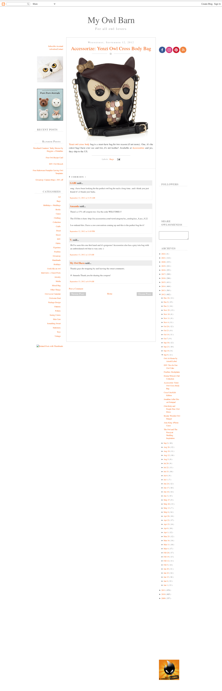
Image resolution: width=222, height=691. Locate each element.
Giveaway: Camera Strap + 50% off (49, 179)
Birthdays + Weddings (52, 205)
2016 (163, 278)
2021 (163, 257)
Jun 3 (166, 495)
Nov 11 (167, 318)
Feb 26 (167, 552)
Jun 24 (166, 483)
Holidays (57, 264)
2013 (163, 290)
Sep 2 (166, 443)
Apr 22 (167, 520)
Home (109, 293)
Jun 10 (166, 491)
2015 (163, 282)
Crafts (58, 226)
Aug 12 (167, 455)
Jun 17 (166, 487)
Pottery (58, 310)
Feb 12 (167, 560)
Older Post (144, 293)
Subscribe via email (55, 46)
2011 (163, 590)
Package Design (54, 302)
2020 (163, 262)
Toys (59, 331)
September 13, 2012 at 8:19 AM (82, 281)
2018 (163, 270)
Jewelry (58, 277)
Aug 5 (166, 459)
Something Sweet (54, 323)
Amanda (75, 206)
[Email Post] (118, 159)
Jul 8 (166, 475)
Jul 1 (166, 479)
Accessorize (138, 147)
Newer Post (77, 293)
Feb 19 (167, 556)
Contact (60, 49)
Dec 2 (166, 306)
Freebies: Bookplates (172, 372)
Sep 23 (167, 346)
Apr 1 (166, 532)
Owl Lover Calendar (53, 294)
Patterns (57, 306)
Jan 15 (166, 577)
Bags (59, 201)
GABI (73, 183)
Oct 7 (166, 338)
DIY (59, 239)
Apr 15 (167, 524)
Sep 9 (166, 354)
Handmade (56, 260)
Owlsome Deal (55, 298)
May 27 (167, 499)
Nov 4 (166, 322)
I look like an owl (54, 268)
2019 (163, 266)
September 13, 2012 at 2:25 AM (82, 254)
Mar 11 (167, 544)
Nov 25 (167, 310)
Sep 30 (167, 342)
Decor (58, 234)
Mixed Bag (56, 285)
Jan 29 (166, 568)
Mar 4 (166, 548)
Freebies (57, 251)
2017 (163, 274)
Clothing (57, 218)
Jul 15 (166, 471)
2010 (163, 594)
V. (71, 240)
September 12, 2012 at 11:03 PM (82, 231)
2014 (163, 286)
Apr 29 (167, 516)
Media (58, 281)
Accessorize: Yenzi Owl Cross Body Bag (111, 48)
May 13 (167, 508)
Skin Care (57, 319)
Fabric (58, 243)
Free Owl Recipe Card (54, 157)
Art (59, 196)
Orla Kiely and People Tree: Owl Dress (172, 409)
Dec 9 (166, 302)
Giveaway (57, 256)
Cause (58, 213)
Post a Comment (76, 288)
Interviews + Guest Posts (51, 272)
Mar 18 (167, 540)
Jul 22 (166, 467)
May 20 (167, 504)
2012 (163, 294)
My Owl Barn (111, 19)
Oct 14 (166, 334)
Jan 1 (166, 585)
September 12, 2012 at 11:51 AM (82, 198)
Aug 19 (167, 451)
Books (58, 209)
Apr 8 (166, 528)
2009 (163, 598)
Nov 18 (167, 314)
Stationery (57, 327)
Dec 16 (167, 298)
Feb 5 (166, 564)
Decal (58, 230)
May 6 (166, 512)
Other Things (55, 289)
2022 (163, 253)
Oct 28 (166, 326)
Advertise (53, 49)
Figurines (57, 247)
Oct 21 (166, 330)
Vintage (58, 336)
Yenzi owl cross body (79, 144)
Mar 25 (167, 536)
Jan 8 (166, 581)
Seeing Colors (55, 315)
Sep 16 (167, 350)
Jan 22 (166, 573)
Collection (57, 222)
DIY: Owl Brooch (56, 163)
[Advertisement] (111, 309)
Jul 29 (166, 463)
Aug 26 (167, 447)
